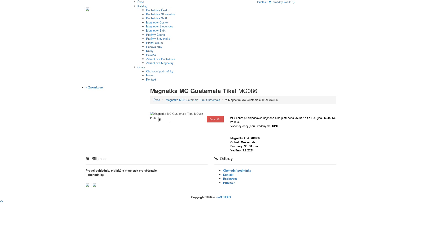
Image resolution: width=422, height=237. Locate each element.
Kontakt (151, 79)
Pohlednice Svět (156, 18)
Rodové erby (154, 47)
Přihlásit (229, 183)
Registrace (230, 178)
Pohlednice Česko (157, 10)
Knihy (149, 51)
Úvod (156, 100)
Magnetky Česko (157, 22)
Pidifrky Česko (155, 34)
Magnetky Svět (156, 30)
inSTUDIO (224, 197)
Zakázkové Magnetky (160, 63)
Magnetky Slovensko (159, 26)
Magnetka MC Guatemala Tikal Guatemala (192, 100)
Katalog (142, 6)
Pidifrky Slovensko (158, 38)
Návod (150, 75)
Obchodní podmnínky (159, 71)
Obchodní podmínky (237, 170)
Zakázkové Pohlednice (160, 59)
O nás (141, 67)
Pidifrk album (154, 43)
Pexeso (151, 55)
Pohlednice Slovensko (160, 14)
